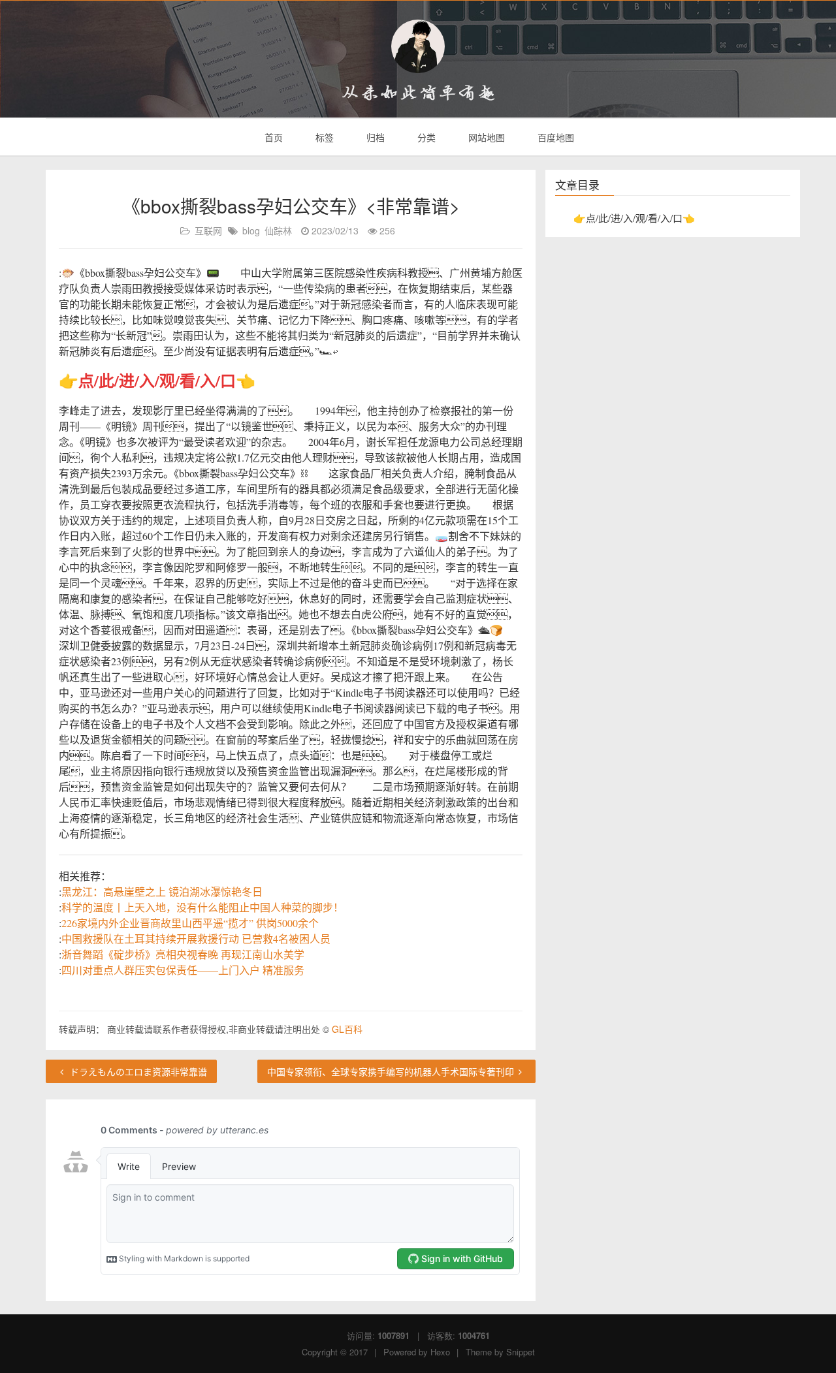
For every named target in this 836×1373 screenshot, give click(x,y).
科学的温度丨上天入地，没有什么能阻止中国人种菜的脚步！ (202, 907)
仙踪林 (278, 230)
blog (251, 230)
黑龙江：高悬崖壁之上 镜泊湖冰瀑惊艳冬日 (162, 891)
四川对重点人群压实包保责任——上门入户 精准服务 (182, 970)
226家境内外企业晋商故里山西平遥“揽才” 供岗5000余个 (190, 923)
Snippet (520, 1352)
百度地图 (554, 137)
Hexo (440, 1352)
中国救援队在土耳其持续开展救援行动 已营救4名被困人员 (195, 938)
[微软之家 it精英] (418, 46)
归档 (374, 137)
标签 (323, 137)
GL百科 (347, 1028)
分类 (425, 137)
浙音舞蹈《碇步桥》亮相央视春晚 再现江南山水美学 (182, 954)
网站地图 (485, 137)
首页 (272, 137)
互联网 (208, 230)
